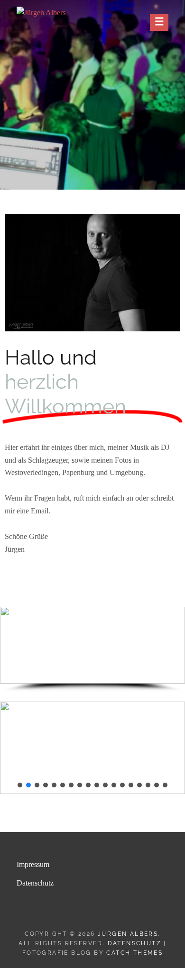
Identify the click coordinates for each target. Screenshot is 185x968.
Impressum (33, 864)
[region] (92, 649)
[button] (11, 645)
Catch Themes (134, 953)
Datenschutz (35, 883)
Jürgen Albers (128, 934)
